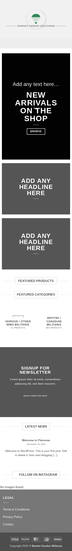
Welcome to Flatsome (36, 440)
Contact (8, 524)
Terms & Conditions (16, 509)
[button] (36, 43)
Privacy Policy (12, 517)
